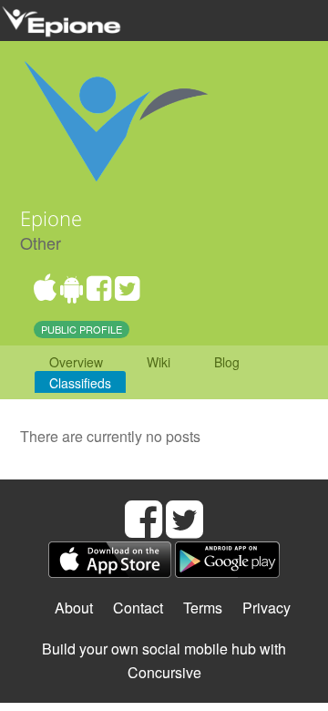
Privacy (266, 607)
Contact (138, 607)
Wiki (158, 362)
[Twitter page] (127, 293)
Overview (76, 362)
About (74, 607)
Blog (227, 362)
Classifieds (80, 383)
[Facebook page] (99, 293)
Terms (202, 607)
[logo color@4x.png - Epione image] (115, 117)
